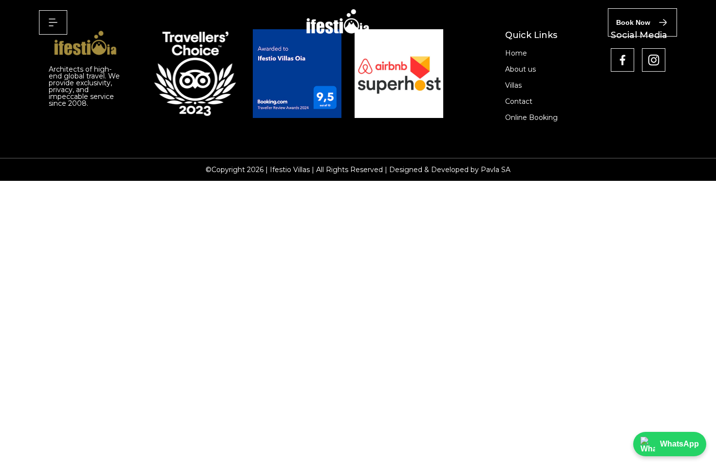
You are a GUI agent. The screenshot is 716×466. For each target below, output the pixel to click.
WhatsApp (679, 444)
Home (516, 53)
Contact (518, 101)
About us (520, 69)
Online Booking (531, 117)
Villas (513, 85)
